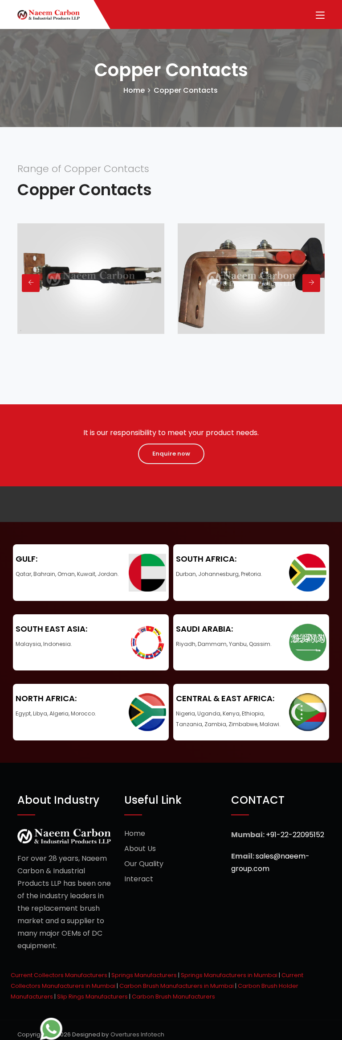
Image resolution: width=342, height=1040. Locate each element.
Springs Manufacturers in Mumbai (229, 975)
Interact (138, 879)
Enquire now (171, 453)
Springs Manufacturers (144, 975)
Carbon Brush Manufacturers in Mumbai (176, 986)
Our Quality (143, 864)
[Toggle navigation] (320, 16)
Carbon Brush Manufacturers (173, 996)
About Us (140, 848)
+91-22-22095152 (295, 835)
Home (134, 90)
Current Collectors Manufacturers (59, 975)
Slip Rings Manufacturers (92, 996)
